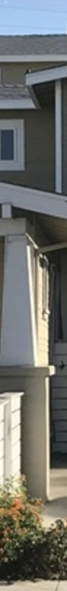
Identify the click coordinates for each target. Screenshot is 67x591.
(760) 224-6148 (52, 2)
